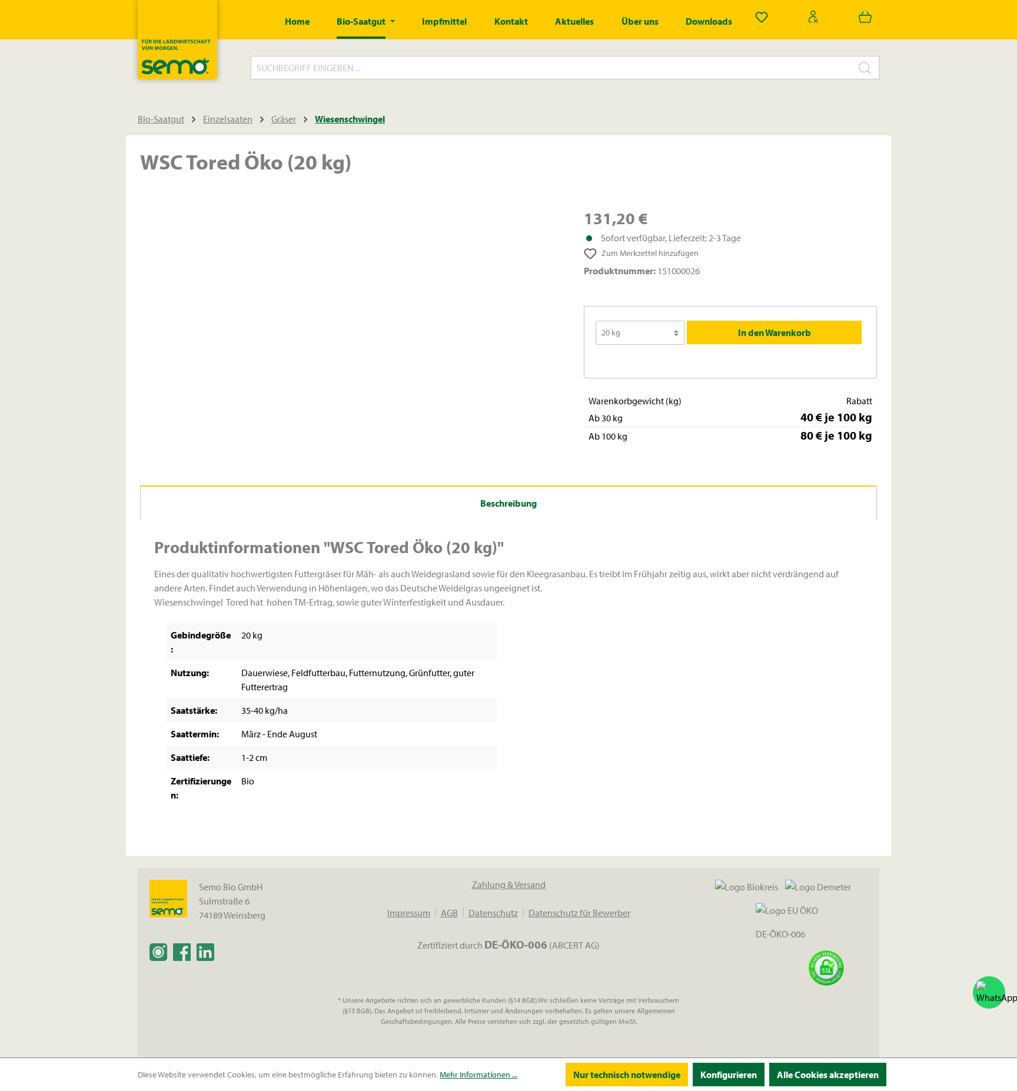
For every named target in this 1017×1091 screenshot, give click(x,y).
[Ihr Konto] (813, 16)
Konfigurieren (728, 1074)
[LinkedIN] (205, 951)
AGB (449, 913)
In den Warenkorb (774, 332)
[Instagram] (158, 951)
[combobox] (551, 67)
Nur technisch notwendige (626, 1074)
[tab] (508, 502)
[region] (350, 332)
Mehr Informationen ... (478, 1074)
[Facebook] (182, 951)
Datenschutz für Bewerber (579, 913)
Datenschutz (493, 913)
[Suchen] (865, 67)
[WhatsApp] (989, 992)
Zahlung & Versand (509, 884)
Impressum (408, 913)
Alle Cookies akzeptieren (828, 1074)
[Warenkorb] (865, 16)
